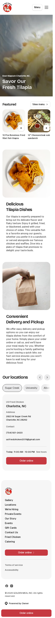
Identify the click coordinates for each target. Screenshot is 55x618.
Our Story (10, 518)
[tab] (12, 388)
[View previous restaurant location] (40, 377)
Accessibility (11, 570)
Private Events (13, 514)
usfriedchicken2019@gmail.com (23, 440)
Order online (26, 460)
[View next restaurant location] (47, 377)
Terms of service (14, 565)
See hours (41, 451)
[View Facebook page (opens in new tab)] (7, 586)
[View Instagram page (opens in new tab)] (11, 586)
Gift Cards (11, 527)
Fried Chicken (13, 537)
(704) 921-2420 (14, 433)
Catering (10, 541)
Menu (37, 7)
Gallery (9, 500)
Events (9, 523)
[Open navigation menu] (46, 7)
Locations (10, 504)
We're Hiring (11, 509)
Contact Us (11, 532)
